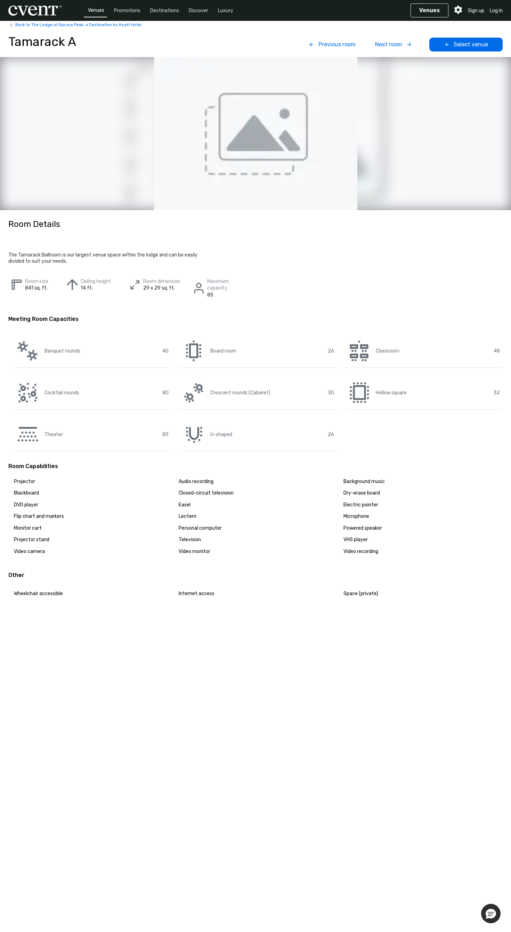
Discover (198, 11)
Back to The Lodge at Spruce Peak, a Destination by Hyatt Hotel (78, 24)
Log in (496, 11)
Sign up (476, 11)
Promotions (127, 11)
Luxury (225, 11)
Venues (96, 10)
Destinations (164, 11)
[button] (491, 913)
